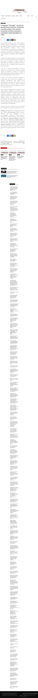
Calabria (4, 21)
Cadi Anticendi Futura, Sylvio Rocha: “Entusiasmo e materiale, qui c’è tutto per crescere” (14, 357)
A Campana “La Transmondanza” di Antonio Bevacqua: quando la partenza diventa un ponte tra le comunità (13, 214)
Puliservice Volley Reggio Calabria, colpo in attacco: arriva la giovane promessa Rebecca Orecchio (14, 669)
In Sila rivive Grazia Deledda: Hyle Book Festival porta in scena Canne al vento (13, 563)
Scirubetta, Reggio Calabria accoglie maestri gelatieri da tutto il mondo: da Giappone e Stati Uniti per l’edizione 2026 (14, 593)
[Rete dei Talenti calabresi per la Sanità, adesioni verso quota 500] (21, 152)
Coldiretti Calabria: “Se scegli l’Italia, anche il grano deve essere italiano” (14, 598)
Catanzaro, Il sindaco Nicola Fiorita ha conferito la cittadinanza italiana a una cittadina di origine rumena (14, 457)
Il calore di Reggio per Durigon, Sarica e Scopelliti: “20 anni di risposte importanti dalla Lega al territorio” (12, 172)
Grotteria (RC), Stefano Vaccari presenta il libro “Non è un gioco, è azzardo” (13, 567)
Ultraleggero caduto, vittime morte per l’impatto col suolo (13, 651)
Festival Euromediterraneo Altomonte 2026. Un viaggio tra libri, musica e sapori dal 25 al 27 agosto (14, 288)
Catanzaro (30, 695)
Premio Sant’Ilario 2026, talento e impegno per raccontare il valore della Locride (13, 526)
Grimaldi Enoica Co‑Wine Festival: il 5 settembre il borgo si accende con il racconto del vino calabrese (14, 202)
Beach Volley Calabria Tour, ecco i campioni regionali (14, 366)
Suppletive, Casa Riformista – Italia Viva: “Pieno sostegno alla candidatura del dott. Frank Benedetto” (14, 337)
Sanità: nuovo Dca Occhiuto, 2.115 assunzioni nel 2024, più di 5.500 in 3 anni (19, 142)
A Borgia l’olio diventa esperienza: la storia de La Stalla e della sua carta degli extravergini (14, 197)
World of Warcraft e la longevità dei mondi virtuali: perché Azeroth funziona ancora (13, 635)
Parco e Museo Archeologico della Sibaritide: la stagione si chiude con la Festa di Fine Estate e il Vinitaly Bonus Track (14, 441)
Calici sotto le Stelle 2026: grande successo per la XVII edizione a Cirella (14, 572)
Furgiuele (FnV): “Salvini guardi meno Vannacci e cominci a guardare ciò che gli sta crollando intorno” (4, 158)
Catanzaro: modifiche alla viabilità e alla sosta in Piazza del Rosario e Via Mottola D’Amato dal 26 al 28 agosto (14, 384)
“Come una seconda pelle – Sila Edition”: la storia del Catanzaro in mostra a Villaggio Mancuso (14, 682)
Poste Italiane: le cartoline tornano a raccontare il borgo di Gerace (14, 542)
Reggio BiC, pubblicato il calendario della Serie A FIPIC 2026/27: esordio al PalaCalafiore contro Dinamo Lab (14, 462)
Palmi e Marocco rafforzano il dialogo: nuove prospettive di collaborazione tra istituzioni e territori (14, 612)
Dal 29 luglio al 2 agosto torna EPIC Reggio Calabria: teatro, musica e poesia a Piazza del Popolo (12, 176)
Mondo (4, 23)
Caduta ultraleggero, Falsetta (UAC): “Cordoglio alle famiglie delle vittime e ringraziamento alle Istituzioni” (14, 370)
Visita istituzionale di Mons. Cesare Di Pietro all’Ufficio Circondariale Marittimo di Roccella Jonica (14, 305)
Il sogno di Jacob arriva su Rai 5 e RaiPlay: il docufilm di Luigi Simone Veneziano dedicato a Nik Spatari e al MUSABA (14, 588)
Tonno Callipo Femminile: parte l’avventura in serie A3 (14, 687)
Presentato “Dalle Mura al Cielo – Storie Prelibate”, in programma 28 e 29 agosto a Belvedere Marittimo (14, 319)
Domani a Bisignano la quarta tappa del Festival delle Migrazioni (13, 193)
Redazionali (4, 168)
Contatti (24, 693)
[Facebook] (8, 40)
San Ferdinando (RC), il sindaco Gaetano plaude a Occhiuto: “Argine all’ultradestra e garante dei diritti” (14, 516)
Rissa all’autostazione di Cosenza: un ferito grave (14, 659)
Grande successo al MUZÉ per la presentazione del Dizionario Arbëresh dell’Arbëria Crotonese (14, 576)
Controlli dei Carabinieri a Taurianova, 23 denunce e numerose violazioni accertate (14, 478)
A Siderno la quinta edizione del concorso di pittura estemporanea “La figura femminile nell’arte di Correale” (14, 674)
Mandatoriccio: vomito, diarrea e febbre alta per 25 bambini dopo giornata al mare (14, 362)
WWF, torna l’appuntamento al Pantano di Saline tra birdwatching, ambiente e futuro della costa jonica (14, 537)
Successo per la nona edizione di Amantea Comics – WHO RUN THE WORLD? (14, 418)
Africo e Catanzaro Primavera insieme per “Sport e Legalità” (13, 260)
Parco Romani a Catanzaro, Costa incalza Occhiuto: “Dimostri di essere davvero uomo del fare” (14, 552)
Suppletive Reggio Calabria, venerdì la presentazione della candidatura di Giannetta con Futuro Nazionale (14, 522)
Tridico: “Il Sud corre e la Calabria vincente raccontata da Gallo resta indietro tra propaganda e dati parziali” (14, 473)
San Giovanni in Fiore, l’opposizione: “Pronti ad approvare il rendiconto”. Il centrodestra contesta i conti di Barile (14, 255)
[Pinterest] (12, 40)
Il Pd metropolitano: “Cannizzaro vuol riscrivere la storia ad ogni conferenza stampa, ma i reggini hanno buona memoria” (14, 276)
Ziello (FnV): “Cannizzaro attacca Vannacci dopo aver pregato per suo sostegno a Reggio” (14, 352)
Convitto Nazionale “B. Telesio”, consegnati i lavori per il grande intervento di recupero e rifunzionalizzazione (14, 430)
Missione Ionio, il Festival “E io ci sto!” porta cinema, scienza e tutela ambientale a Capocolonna (14, 622)
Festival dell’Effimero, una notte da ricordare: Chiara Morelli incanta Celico (14, 626)
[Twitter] (10, 40)
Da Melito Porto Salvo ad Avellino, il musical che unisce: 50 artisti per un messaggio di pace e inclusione (14, 558)
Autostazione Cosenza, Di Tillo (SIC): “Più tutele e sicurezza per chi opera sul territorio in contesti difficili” (14, 468)
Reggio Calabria (26, 695)
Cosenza (34, 695)
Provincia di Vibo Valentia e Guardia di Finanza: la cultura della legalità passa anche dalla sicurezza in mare (14, 505)
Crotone (21, 696)
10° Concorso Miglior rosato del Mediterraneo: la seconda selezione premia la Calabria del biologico (14, 341)
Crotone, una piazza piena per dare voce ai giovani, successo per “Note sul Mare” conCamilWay (14, 655)
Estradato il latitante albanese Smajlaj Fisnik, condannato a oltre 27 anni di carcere (14, 229)
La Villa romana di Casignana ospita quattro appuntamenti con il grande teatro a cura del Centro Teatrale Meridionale (14, 664)
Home (1, 21)
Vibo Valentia (24, 696)
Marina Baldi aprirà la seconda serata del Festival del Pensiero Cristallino (14, 602)
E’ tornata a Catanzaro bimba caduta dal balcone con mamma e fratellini (14, 315)
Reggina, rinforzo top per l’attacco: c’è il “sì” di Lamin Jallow (14, 379)
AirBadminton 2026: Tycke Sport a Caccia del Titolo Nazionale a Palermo (14, 375)
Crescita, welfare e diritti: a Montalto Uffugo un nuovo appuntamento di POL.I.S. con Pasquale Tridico (14, 500)
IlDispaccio (21, 695)
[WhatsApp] (15, 40)
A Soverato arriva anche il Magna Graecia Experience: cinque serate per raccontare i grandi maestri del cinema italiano (14, 436)
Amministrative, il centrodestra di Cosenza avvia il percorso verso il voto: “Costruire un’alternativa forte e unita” (14, 495)
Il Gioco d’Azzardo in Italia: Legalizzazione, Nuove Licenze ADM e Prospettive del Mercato (14, 640)
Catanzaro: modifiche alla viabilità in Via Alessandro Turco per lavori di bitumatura (14, 413)
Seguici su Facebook (34, 693)
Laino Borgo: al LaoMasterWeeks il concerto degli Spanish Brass (13, 220)
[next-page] (3, 162)
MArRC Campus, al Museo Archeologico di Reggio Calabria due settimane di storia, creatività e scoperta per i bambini (14, 483)
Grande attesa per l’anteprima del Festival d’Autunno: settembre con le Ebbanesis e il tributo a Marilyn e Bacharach (14, 395)
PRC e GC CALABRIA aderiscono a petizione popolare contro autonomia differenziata (13, 617)
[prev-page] (1, 162)
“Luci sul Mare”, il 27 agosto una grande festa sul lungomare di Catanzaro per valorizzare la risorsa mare (14, 264)
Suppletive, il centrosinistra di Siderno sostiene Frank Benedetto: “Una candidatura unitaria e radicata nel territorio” (14, 489)
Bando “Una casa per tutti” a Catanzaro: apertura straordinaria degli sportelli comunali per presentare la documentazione (14, 389)
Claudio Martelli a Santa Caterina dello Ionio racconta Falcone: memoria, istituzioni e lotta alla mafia (14, 607)
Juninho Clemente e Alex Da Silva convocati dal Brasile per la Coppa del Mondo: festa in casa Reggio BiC (14, 270)
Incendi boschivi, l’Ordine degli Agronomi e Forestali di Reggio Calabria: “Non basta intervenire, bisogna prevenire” (14, 532)
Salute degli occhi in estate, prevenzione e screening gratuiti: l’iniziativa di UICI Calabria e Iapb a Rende (14, 245)
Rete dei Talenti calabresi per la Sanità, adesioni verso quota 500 (20, 157)
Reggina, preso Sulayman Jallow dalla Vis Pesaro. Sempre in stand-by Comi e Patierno (14, 239)
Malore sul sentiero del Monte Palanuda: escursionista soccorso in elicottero (14, 630)
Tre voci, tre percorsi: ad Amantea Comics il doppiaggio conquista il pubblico (13, 224)
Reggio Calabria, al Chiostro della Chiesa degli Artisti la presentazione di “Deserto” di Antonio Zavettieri (14, 511)
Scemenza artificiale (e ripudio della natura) (13, 679)
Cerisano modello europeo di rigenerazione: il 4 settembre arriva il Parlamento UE (14, 250)
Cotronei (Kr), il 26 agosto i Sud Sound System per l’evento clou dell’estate (14, 301)
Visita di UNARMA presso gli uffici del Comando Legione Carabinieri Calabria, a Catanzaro (14, 296)
